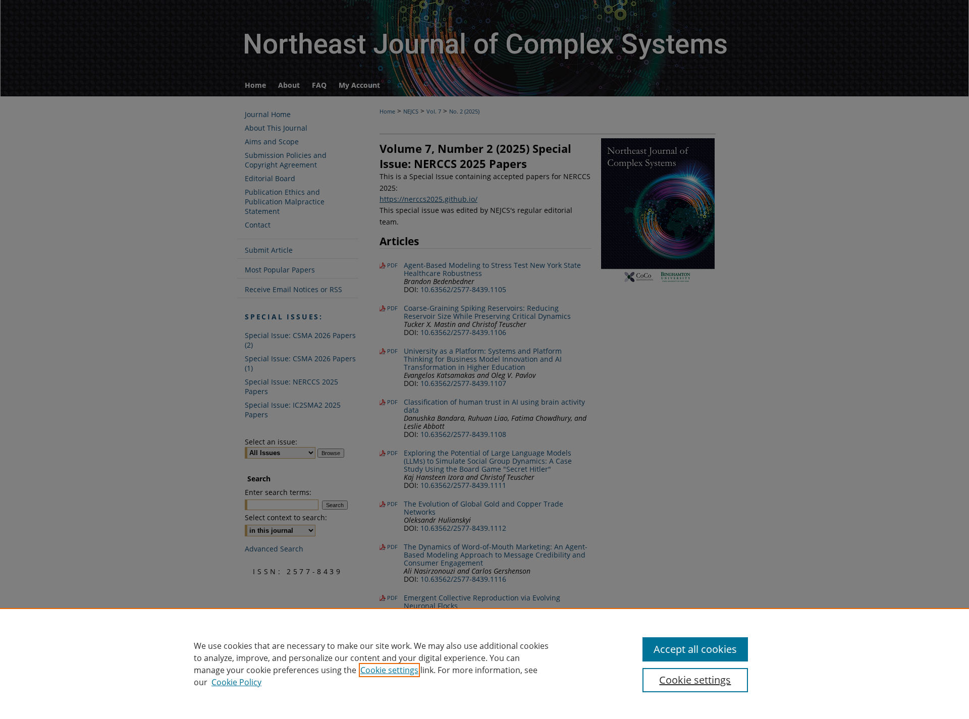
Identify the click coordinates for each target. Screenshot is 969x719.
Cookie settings (389, 670)
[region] (484, 663)
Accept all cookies (695, 649)
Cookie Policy (236, 682)
